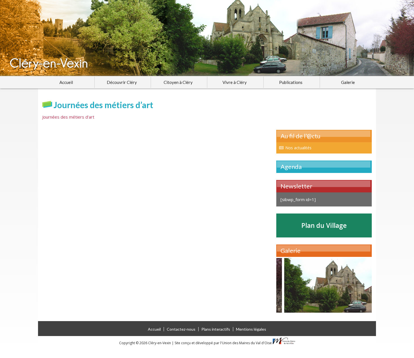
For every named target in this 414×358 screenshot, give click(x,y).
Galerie (348, 82)
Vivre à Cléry (234, 82)
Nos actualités (298, 147)
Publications (290, 82)
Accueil (66, 82)
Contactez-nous (181, 329)
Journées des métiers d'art (68, 117)
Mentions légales (251, 329)
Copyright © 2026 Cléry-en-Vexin (145, 343)
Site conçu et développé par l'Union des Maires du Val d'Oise (223, 343)
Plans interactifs (215, 329)
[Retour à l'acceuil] (207, 38)
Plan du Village (324, 225)
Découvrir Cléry (122, 82)
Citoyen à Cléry (178, 82)
